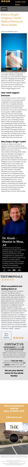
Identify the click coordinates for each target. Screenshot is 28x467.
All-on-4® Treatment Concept (14, 348)
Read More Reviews (6, 336)
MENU (4, 9)
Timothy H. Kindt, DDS (14, 455)
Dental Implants (9, 347)
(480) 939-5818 (16, 361)
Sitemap (25, 456)
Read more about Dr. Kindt (11, 267)
